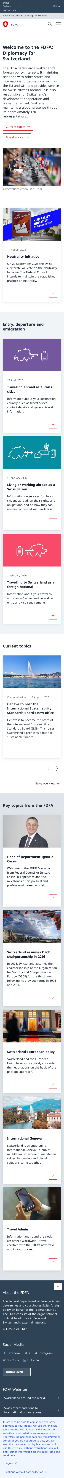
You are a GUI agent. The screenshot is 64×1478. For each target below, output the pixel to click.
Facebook (13, 1353)
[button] (58, 1286)
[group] (32, 706)
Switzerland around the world (24, 1398)
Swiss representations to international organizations (22, 1410)
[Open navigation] (58, 24)
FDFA (14, 24)
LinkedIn (33, 1360)
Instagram (46, 1353)
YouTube (13, 1360)
